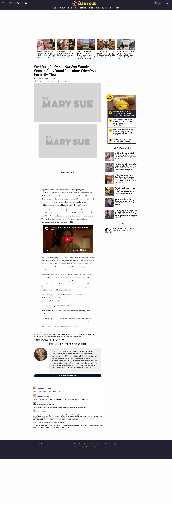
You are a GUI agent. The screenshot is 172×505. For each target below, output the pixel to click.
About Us (56, 443)
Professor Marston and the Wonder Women (45, 336)
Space (97, 8)
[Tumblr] (21, 4)
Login (167, 3)
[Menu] (3, 3)
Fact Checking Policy (78, 447)
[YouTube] (25, 4)
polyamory (94, 334)
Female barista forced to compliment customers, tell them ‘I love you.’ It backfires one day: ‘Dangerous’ (65, 54)
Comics (91, 8)
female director (66, 334)
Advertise (63, 443)
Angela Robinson (38, 334)
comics (59, 334)
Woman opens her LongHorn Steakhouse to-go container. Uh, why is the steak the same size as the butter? (126, 202)
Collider (48, 305)
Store (117, 8)
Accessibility (88, 443)
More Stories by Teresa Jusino (67, 376)
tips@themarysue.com (70, 326)
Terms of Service (79, 443)
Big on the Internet (80, 8)
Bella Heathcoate (48, 334)
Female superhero (75, 334)
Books (70, 8)
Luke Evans (88, 334)
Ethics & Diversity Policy (112, 443)
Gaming (104, 8)
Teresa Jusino (39, 78)
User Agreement (98, 443)
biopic (55, 334)
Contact (96, 447)
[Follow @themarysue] (10, 4)
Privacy (70, 443)
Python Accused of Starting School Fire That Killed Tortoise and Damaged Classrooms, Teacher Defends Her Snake (123, 113)
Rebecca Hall (60, 336)
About (111, 8)
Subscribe (158, 3)
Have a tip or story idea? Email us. (123, 228)
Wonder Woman (76, 336)
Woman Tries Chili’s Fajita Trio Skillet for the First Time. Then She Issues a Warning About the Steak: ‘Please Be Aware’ (106, 54)
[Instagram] (18, 4)
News (54, 8)
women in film (68, 336)
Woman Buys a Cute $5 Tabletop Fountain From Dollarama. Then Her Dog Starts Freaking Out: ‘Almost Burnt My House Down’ (126, 55)
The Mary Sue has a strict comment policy (60, 318)
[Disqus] (68, 408)
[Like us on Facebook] (14, 4)
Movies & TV (62, 8)
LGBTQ (82, 334)
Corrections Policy (126, 443)
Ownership (89, 447)
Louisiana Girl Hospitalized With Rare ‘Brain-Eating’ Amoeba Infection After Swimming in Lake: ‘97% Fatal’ (125, 156)
